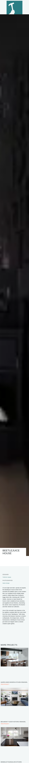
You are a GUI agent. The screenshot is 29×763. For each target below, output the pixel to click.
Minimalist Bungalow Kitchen (11, 762)
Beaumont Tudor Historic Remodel (13, 721)
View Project (5, 684)
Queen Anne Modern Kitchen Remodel (14, 682)
